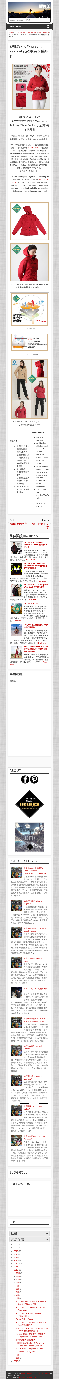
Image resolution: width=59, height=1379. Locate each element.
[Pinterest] (34, 783)
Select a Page (15, 26)
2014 (16, 1267)
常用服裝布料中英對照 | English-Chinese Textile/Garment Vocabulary (35, 871)
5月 (17, 1292)
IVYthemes (23, 1377)
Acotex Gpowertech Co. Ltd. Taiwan (35, 1373)
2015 (16, 1264)
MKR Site (33, 1377)
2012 (16, 1361)
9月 (17, 1283)
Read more (30, 560)
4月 (17, 1295)
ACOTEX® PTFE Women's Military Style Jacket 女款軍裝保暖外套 (29, 51)
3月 (17, 1298)
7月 (17, 1286)
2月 (17, 1355)
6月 (17, 1289)
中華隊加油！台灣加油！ (25, 1340)
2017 (16, 1257)
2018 (16, 1254)
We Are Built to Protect (24, 1319)
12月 (18, 1273)
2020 (16, 1248)
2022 (16, 1245)
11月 (18, 1276)
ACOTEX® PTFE (34, 148)
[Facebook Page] (25, 783)
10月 (18, 1279)
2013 (16, 1270)
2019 (16, 1251)
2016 (16, 1260)
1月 (17, 1358)
